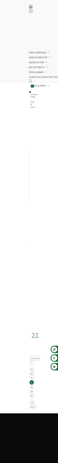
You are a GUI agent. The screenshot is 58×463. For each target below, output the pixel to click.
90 (32, 373)
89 (32, 369)
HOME (32, 97)
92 (32, 382)
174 (32, 402)
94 (32, 391)
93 (32, 387)
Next (33, 406)
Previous (34, 358)
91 (32, 378)
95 (32, 396)
